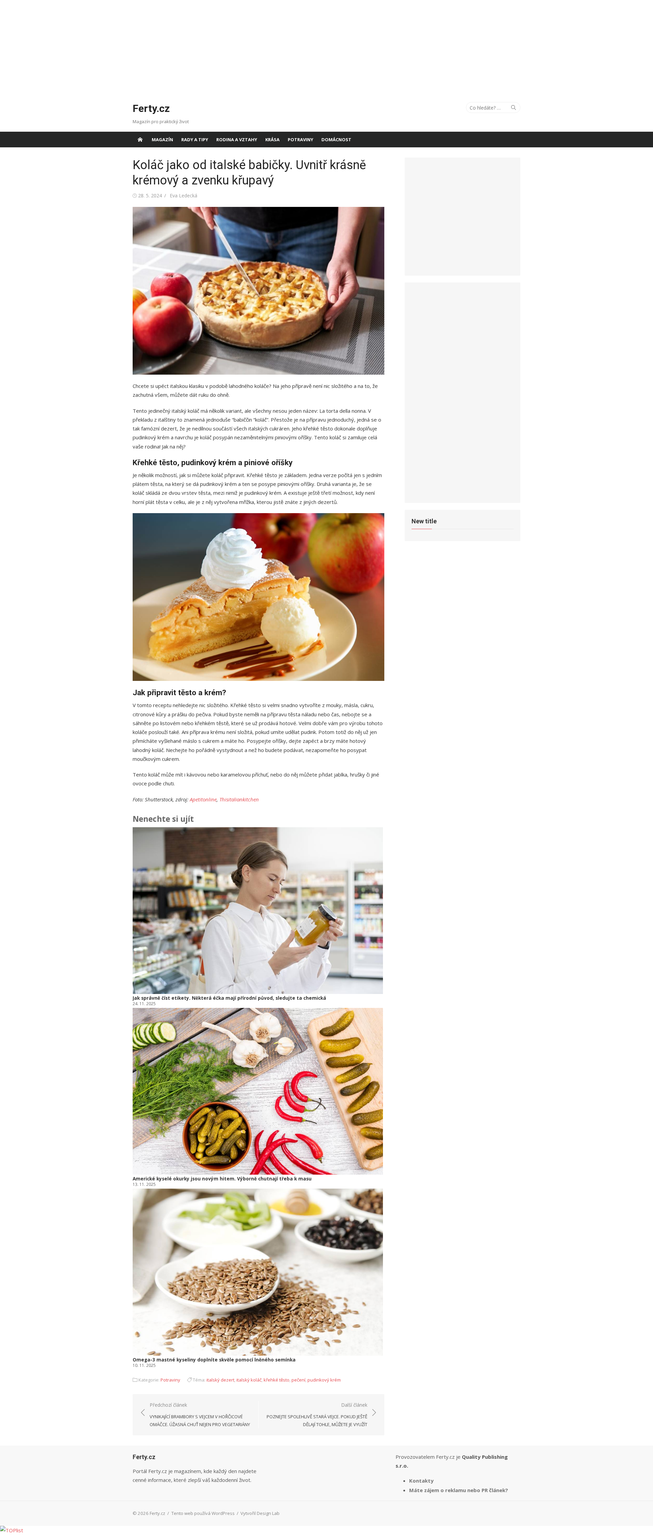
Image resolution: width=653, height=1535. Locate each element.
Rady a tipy (194, 139)
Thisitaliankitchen (239, 799)
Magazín (162, 139)
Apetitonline (203, 799)
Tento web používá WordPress (203, 1513)
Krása (272, 139)
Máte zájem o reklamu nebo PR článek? (458, 1490)
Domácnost (336, 139)
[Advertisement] (326, 47)
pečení (298, 1380)
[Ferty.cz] (140, 139)
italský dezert (220, 1380)
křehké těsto (276, 1380)
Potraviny (300, 139)
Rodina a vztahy (236, 139)
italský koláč (249, 1380)
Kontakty (421, 1480)
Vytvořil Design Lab (260, 1513)
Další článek (317, 1414)
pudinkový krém (324, 1380)
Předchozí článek (200, 1414)
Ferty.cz (151, 108)
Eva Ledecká (183, 195)
